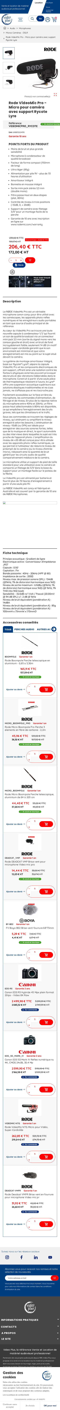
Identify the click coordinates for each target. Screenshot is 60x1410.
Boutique (49, 3)
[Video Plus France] (6, 19)
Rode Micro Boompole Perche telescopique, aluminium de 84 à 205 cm (29, 796)
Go (40, 18)
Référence (15, 123)
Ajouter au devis (14, 689)
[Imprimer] (12, 272)
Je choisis (30, 1405)
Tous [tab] (8, 629)
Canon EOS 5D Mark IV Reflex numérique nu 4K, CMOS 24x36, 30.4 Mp (29, 1061)
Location (39, 2)
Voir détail (30, 642)
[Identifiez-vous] (47, 19)
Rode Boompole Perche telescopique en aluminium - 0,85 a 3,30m (27, 662)
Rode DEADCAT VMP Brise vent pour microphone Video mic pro (25, 863)
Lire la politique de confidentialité (16, 1395)
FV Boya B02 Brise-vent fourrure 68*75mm (30, 927)
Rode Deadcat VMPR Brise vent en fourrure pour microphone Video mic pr (29, 1196)
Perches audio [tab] (24, 629)
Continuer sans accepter (10, 1405)
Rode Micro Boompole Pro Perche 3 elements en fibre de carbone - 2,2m (25, 728)
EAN (10, 132)
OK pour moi (50, 1405)
